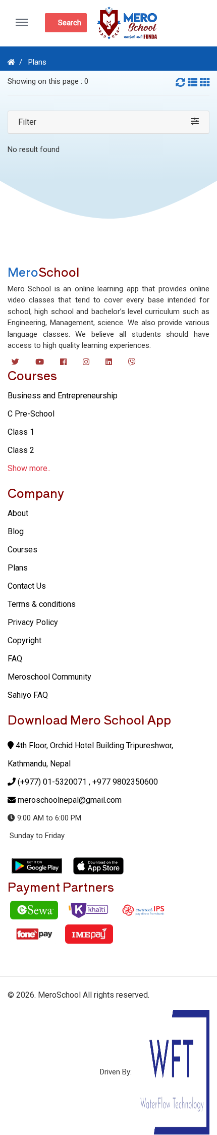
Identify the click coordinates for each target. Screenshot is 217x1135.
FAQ (15, 658)
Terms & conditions (42, 604)
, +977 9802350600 (123, 782)
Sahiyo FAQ (28, 695)
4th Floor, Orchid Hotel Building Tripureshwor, (93, 745)
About (18, 513)
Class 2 (21, 450)
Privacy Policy (33, 622)
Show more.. (29, 468)
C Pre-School (31, 414)
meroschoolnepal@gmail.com (70, 800)
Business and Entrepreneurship (63, 395)
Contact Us (27, 586)
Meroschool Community (49, 677)
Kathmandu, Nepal (39, 763)
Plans (37, 62)
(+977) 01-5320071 (52, 782)
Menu (25, 17)
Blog (16, 531)
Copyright (24, 640)
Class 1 (21, 432)
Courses (22, 549)
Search (69, 22)
